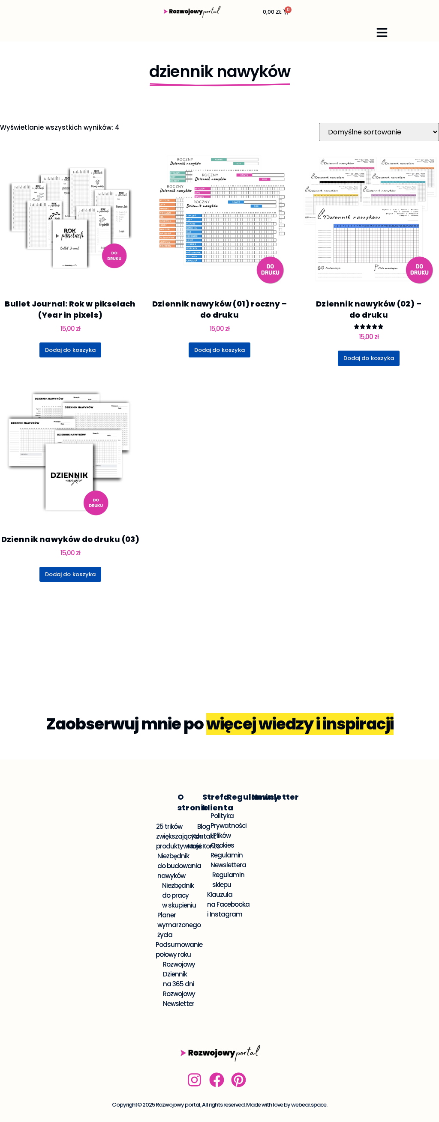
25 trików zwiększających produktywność (179, 836)
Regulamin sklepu (228, 879)
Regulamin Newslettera (228, 860)
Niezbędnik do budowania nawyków (179, 865)
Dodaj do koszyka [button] (70, 350)
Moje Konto (204, 846)
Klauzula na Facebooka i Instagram (228, 904)
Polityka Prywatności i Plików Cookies (228, 830)
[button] (382, 33)
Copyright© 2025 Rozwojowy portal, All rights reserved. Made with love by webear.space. (219, 1105)
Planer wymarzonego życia (179, 925)
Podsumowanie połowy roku (179, 949)
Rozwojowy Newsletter (179, 998)
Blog (204, 826)
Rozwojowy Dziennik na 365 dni (179, 974)
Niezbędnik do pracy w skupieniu (179, 895)
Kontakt (204, 836)
